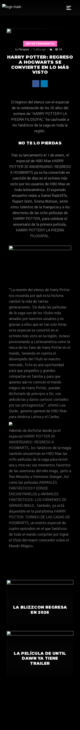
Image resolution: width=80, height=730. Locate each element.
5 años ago (39, 49)
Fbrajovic (24, 49)
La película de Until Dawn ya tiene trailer (40, 658)
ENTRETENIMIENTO (40, 43)
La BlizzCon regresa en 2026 (40, 610)
